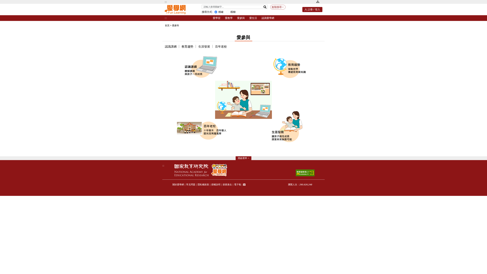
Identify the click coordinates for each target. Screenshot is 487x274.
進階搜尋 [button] (277, 7)
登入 (317, 9)
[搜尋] (265, 7)
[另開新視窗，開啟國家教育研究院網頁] (191, 170)
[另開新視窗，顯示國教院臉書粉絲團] (244, 185)
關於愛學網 (178, 184)
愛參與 (241, 18)
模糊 (233, 12)
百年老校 (221, 46)
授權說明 (215, 184)
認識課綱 (171, 46)
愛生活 (253, 18)
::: (166, 2)
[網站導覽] (318, 2)
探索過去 (227, 184)
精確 (220, 12)
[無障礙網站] (305, 172)
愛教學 (229, 18)
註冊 (310, 9)
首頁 (167, 25)
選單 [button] (244, 158)
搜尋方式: (207, 12)
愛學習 (216, 18)
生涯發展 (204, 46)
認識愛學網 (268, 18)
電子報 (237, 184)
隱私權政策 (203, 184)
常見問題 (190, 184)
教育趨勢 (187, 46)
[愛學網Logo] (219, 170)
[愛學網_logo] (175, 9)
